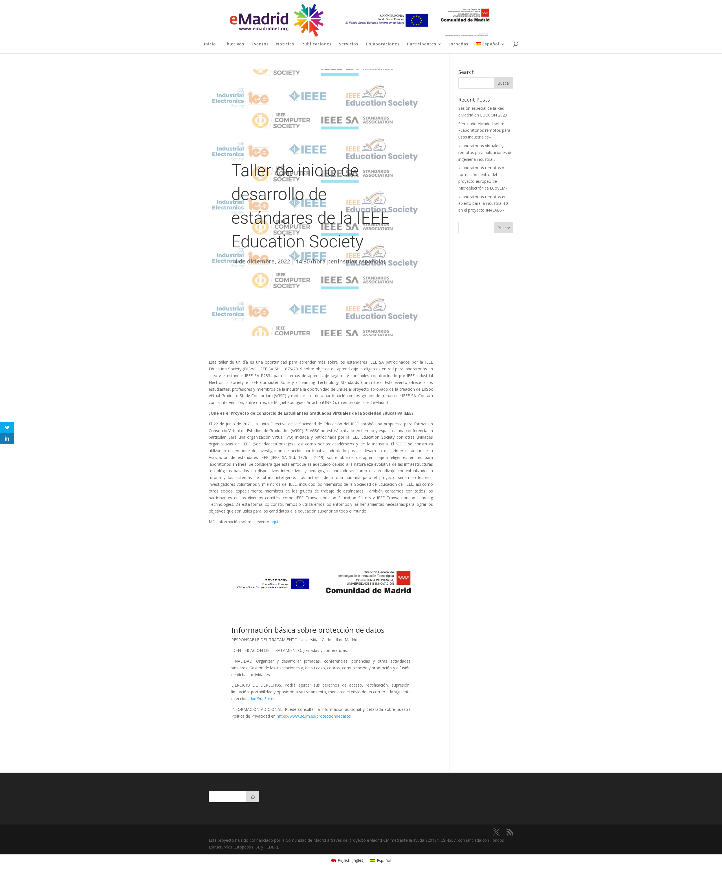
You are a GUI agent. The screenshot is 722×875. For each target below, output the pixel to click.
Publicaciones (316, 44)
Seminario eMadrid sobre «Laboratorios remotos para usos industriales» (484, 130)
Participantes (421, 44)
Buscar (504, 227)
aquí (274, 521)
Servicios (348, 44)
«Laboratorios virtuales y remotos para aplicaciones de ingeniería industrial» (485, 152)
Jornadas (458, 44)
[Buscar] (252, 796)
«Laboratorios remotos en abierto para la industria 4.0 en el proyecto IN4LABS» (483, 203)
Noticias (285, 44)
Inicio (210, 44)
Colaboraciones (383, 44)
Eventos (260, 44)
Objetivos (233, 44)
